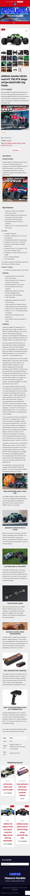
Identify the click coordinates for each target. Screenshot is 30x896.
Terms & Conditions (14, 892)
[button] (25, 22)
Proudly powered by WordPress (10, 887)
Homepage (3, 892)
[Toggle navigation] (14, 23)
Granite (19, 143)
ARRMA (9, 143)
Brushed (9, 140)
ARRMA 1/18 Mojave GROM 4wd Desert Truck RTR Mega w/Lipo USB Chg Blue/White (8, 832)
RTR (11, 145)
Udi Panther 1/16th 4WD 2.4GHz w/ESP (8, 787)
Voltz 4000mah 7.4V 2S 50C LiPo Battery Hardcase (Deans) (22, 789)
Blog (8, 892)
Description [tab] (15, 150)
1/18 (5, 143)
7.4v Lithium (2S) (22, 780)
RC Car (7, 145)
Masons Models (15, 15)
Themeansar (15, 889)
